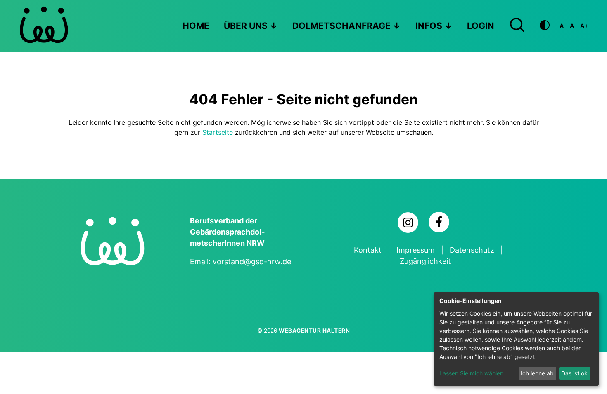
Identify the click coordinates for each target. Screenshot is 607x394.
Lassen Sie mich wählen (471, 373)
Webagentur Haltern (314, 330)
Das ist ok (574, 373)
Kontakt (368, 250)
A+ (584, 25)
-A (560, 25)
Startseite (217, 132)
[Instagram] (408, 222)
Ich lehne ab (537, 373)
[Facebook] (439, 222)
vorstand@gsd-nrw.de (252, 261)
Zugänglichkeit (425, 261)
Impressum (415, 250)
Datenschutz (472, 250)
